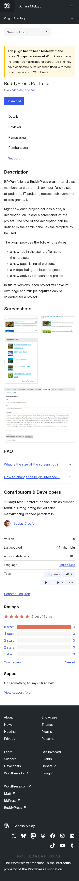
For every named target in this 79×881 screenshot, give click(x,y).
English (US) (67, 564)
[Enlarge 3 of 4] (32, 342)
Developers (12, 766)
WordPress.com (18, 786)
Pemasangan (18, 137)
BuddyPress (15, 808)
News (8, 725)
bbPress (12, 801)
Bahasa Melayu (25, 826)
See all (70, 662)
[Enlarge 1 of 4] (32, 321)
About (8, 717)
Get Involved (51, 752)
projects (58, 582)
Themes (47, 725)
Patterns (48, 739)
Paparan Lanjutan (17, 594)
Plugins (47, 732)
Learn (8, 752)
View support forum (18, 692)
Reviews (14, 127)
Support (14, 158)
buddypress (52, 574)
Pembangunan (19, 148)
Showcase (49, 717)
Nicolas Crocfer (23, 90)
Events (47, 759)
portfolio (68, 574)
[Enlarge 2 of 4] (69, 321)
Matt (9, 794)
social (69, 582)
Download (14, 101)
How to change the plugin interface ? (32, 477)
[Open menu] (72, 6)
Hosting (10, 732)
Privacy (9, 739)
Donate (49, 766)
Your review (12, 662)
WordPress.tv (16, 773)
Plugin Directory (15, 18)
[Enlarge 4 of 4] (69, 393)
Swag (48, 773)
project (45, 582)
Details (13, 116)
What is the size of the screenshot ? (31, 464)
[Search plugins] (47, 32)
